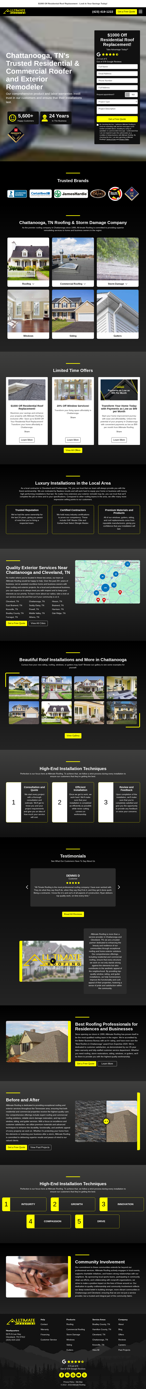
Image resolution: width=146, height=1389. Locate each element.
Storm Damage (73, 1334)
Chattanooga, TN (37, 601)
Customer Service (49, 1340)
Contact (44, 1324)
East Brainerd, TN (14, 605)
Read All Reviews (73, 914)
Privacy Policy (124, 139)
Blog (120, 1329)
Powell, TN (34, 609)
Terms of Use (111, 139)
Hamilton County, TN (101, 1329)
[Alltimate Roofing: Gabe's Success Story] (53, 961)
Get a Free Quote (126, 11)
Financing (45, 1334)
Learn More (27, 440)
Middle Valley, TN (37, 613)
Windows (70, 1340)
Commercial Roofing (75, 1329)
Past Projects (124, 1350)
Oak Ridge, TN (58, 613)
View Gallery (73, 735)
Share (27, 431)
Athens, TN (34, 617)
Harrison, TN (58, 609)
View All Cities (38, 623)
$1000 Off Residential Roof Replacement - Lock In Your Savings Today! (73, 3)
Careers (122, 1345)
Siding (69, 1345)
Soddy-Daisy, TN (36, 605)
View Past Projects (39, 1147)
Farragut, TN (12, 617)
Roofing (69, 1324)
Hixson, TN (57, 601)
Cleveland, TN (12, 601)
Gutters (69, 1350)
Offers (121, 1334)
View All (95, 1350)
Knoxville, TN (12, 609)
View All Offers (73, 450)
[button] (27, 887)
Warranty (45, 1329)
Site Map (79, 1382)
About (121, 1324)
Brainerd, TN (58, 605)
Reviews (122, 1340)
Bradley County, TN (15, 613)
